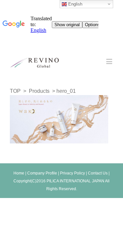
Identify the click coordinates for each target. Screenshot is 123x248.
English (74, 4)
